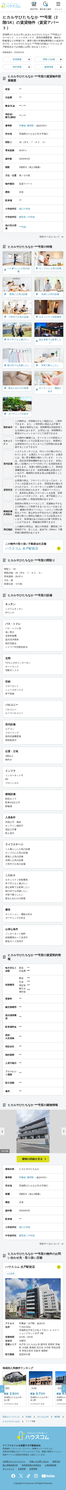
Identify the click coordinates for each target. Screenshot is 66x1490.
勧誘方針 (56, 1461)
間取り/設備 (49, 59)
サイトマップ (8, 1469)
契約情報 (17, 67)
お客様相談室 (50, 1465)
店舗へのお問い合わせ (39, 1461)
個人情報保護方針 (10, 1465)
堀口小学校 (24, 208)
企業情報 (22, 1469)
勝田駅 (30, 125)
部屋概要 (17, 59)
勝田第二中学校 (27, 217)
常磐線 (22, 125)
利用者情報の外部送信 (31, 1465)
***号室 (22, 227)
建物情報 (48, 67)
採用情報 (33, 1469)
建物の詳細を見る (32, 1159)
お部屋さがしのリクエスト (14, 1461)
